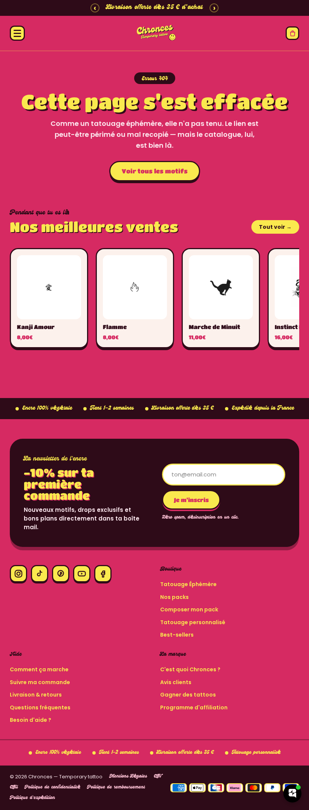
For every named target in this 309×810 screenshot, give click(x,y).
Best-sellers (177, 635)
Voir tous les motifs (155, 171)
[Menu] (17, 33)
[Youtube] (81, 573)
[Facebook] (103, 573)
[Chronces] (154, 33)
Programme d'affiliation (194, 707)
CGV (157, 776)
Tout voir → (275, 227)
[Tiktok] (39, 573)
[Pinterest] (60, 573)
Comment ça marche (39, 669)
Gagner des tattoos (188, 694)
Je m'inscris (191, 499)
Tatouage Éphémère (188, 584)
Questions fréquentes (40, 707)
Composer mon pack (189, 609)
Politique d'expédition (32, 798)
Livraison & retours (36, 694)
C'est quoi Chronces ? (190, 669)
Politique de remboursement (116, 787)
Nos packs (174, 597)
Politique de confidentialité (52, 787)
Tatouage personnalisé (192, 622)
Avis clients (175, 682)
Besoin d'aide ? (30, 720)
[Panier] (292, 33)
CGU (14, 787)
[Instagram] (18, 573)
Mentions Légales (128, 776)
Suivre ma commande (40, 682)
